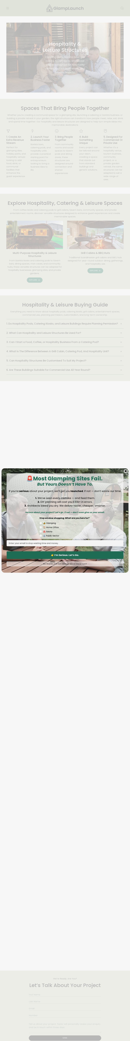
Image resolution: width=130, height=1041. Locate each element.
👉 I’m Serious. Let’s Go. (65, 555)
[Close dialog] (125, 471)
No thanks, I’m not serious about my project (65, 564)
